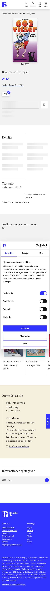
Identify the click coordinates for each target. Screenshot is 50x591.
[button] (25, 480)
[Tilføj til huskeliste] (44, 104)
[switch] (43, 301)
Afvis (25, 343)
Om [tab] (41, 253)
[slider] (25, 42)
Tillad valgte (25, 336)
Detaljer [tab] (25, 253)
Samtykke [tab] (9, 253)
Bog (5, 94)
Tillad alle (25, 328)
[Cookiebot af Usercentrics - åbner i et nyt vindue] (36, 245)
